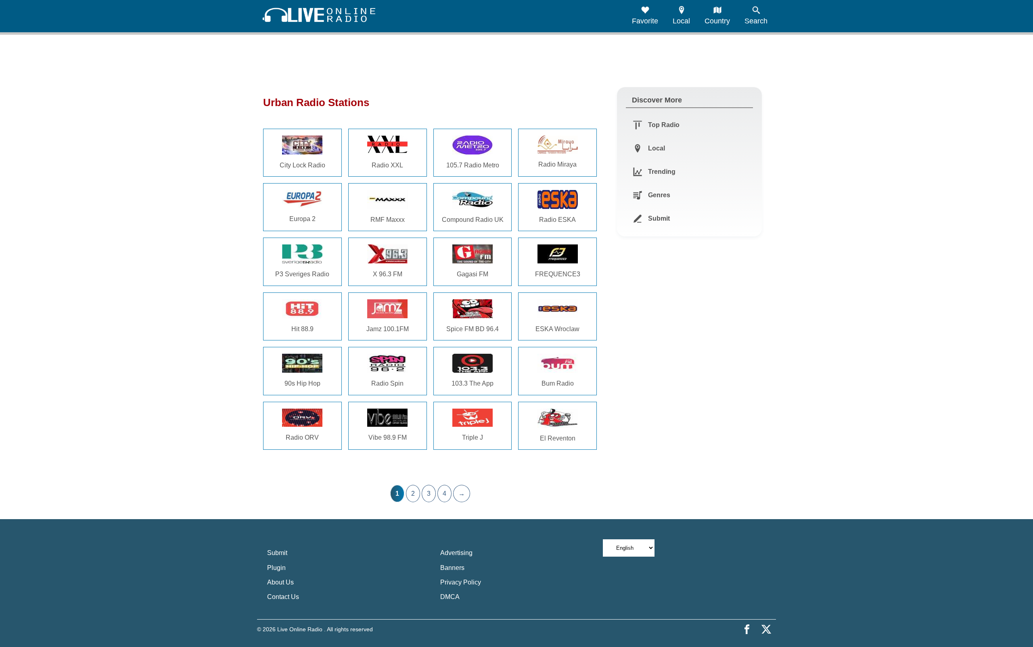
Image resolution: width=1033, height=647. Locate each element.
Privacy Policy (460, 582)
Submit (277, 552)
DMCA (450, 596)
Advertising (456, 552)
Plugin (276, 567)
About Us (280, 582)
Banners (452, 567)
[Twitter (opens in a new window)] (766, 629)
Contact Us (283, 596)
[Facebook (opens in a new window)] (747, 629)
